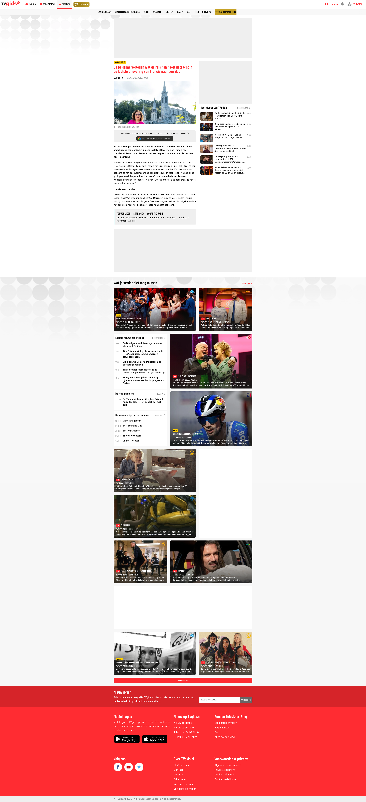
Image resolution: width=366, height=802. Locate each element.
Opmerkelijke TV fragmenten (127, 11)
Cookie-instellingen (225, 779)
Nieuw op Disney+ (184, 727)
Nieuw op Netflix (183, 723)
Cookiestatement (224, 774)
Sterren (169, 11)
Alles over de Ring (224, 737)
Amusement (157, 11)
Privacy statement (224, 770)
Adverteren (180, 779)
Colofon (178, 774)
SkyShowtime (182, 765)
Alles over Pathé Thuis (186, 732)
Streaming (206, 11)
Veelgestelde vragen (225, 723)
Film (197, 11)
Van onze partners (184, 784)
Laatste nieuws (105, 11)
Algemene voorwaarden (227, 765)
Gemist (146, 11)
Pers (216, 732)
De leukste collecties (185, 737)
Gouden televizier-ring (225, 11)
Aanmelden (246, 700)
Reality (180, 11)
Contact (178, 770)
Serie (189, 11)
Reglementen (222, 727)
